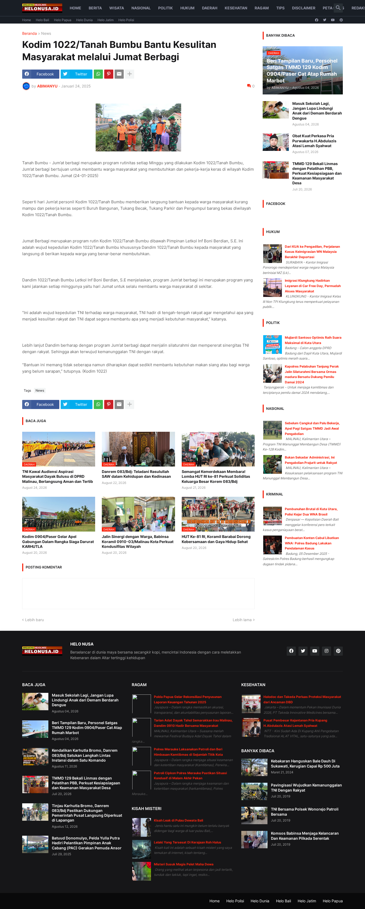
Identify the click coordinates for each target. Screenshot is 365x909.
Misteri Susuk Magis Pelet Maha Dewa (183, 864)
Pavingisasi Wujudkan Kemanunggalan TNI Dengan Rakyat (306, 787)
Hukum (187, 8)
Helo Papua (62, 20)
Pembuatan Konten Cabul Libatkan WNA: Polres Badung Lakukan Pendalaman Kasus (312, 543)
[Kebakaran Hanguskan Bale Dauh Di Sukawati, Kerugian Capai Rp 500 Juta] (254, 767)
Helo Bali (42, 20)
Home (75, 8)
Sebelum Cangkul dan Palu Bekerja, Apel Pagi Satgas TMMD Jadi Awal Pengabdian (312, 428)
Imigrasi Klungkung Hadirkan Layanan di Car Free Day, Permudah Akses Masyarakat (313, 285)
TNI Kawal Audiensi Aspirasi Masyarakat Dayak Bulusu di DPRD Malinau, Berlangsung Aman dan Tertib (57, 476)
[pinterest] (341, 20)
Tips (280, 8)
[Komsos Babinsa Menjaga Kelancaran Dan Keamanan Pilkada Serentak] (254, 839)
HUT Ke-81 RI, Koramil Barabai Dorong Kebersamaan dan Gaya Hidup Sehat (216, 539)
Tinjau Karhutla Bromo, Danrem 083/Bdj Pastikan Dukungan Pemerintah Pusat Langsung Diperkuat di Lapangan (87, 813)
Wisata (116, 8)
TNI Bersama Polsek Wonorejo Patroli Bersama (305, 811)
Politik (165, 8)
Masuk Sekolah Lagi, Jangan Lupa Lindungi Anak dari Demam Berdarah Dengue (317, 110)
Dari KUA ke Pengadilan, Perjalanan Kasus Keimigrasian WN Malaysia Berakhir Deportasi (312, 252)
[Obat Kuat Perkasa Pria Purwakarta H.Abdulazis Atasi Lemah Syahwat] (276, 142)
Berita (95, 8)
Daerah (209, 8)
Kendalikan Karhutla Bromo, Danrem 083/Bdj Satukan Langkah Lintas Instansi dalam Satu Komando (85, 755)
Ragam (262, 8)
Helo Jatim (106, 20)
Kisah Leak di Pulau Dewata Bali (178, 820)
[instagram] (326, 651)
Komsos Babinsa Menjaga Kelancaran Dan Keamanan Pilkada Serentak (305, 835)
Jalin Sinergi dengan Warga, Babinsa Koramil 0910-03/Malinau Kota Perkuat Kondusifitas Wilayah (137, 541)
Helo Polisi (126, 20)
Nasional (141, 8)
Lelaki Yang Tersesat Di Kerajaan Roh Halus (187, 842)
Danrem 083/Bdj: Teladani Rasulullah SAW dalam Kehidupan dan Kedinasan (136, 474)
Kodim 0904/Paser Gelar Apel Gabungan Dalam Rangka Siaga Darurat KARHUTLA (58, 541)
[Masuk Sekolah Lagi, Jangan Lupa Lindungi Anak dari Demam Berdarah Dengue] (276, 110)
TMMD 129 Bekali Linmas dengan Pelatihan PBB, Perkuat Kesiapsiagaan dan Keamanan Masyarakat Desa (317, 173)
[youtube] (333, 20)
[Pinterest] (108, 74)
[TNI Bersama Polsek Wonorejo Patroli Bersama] (254, 815)
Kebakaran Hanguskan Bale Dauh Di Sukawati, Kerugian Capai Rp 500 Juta (305, 763)
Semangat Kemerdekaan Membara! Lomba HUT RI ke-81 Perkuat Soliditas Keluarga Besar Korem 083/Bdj (216, 476)
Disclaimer (303, 8)
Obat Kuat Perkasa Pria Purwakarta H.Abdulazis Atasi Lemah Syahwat (314, 140)
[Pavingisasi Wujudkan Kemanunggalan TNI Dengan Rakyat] (254, 791)
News (46, 34)
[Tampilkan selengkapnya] (129, 74)
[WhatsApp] (98, 74)
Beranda (29, 34)
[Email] (119, 74)
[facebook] (316, 20)
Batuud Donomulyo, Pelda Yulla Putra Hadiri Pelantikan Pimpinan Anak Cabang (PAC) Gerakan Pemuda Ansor (87, 843)
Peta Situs (333, 8)
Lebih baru (34, 619)
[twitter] (324, 20)
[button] (338, 8)
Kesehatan (236, 8)
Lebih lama (242, 619)
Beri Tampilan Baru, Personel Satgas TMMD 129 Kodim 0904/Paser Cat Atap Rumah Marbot (87, 727)
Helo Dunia (84, 20)
